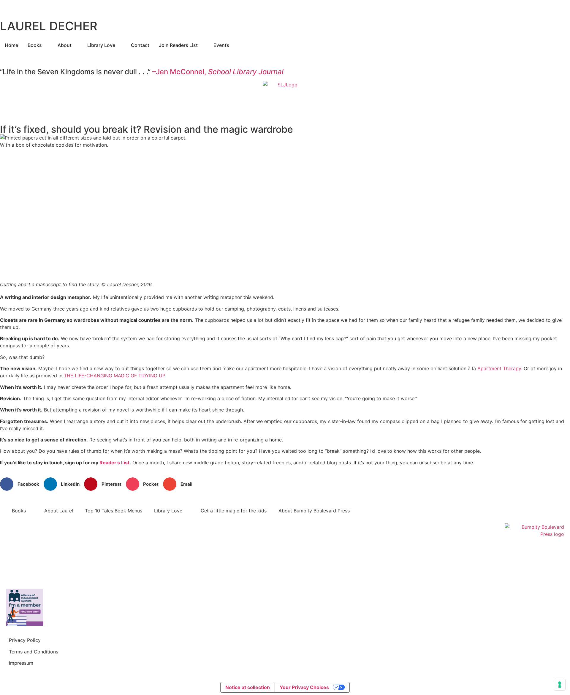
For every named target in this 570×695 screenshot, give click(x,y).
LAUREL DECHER (48, 26)
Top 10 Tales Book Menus (113, 511)
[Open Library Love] (119, 45)
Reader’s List (114, 463)
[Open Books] (45, 45)
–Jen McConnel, (218, 71)
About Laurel (58, 511)
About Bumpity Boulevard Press (314, 511)
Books (19, 511)
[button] (22, 484)
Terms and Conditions (33, 652)
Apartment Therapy (499, 368)
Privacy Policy (25, 640)
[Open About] (75, 45)
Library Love (168, 511)
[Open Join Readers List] (201, 45)
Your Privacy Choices (304, 687)
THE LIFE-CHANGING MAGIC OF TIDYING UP (114, 376)
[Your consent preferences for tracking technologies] (559, 684)
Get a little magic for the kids (234, 511)
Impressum (21, 663)
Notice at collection (247, 687)
